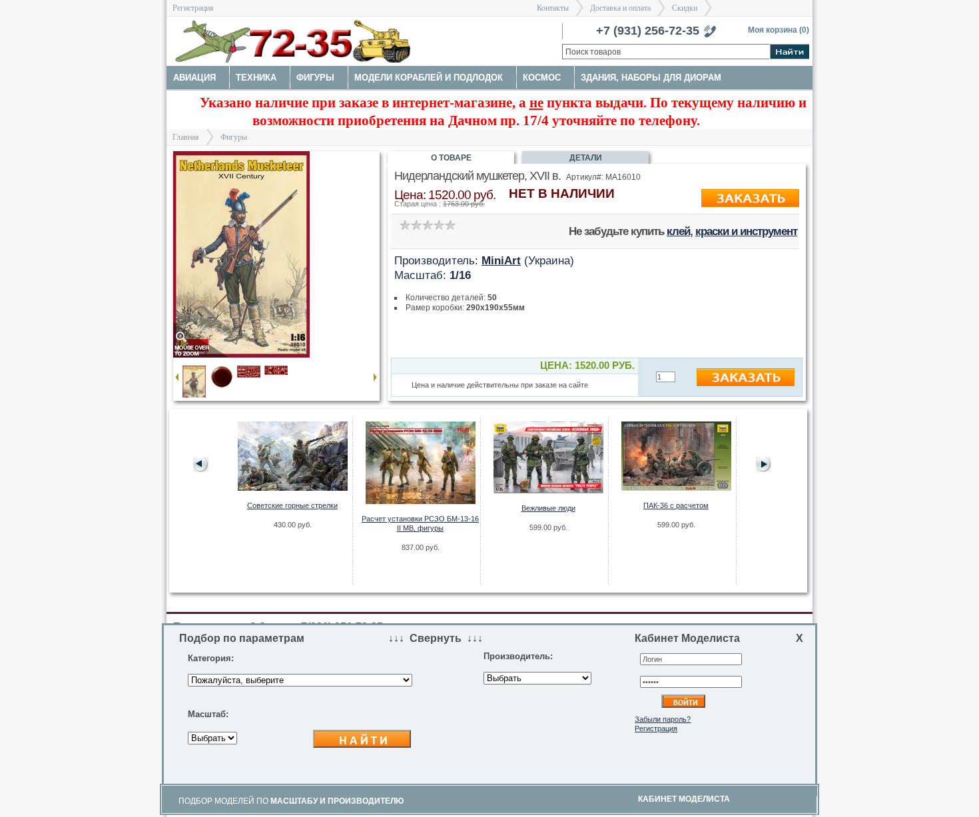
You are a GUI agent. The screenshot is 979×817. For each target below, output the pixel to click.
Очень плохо (405, 225)
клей (678, 231)
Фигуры (233, 137)
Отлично (450, 225)
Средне (427, 225)
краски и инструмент (746, 231)
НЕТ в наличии (562, 193)
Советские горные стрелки (292, 505)
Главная (185, 137)
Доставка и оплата (620, 8)
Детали (585, 157)
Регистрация (193, 8)
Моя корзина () (778, 30)
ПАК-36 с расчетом (676, 505)
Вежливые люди (548, 508)
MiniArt (501, 260)
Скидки (684, 8)
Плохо (416, 225)
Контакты (553, 8)
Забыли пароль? (663, 719)
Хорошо (439, 225)
